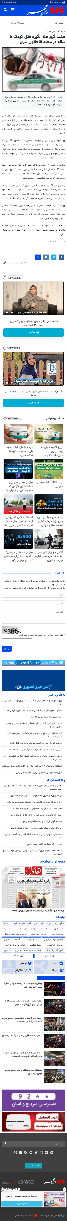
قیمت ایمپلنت (32, 939)
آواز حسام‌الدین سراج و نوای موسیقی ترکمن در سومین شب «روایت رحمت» (35, 735)
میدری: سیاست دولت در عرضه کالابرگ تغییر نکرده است (36, 749)
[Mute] (12, 312)
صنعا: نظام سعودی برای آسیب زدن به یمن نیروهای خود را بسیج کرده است (32, 852)
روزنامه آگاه (18, 956)
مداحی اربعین (57, 934)
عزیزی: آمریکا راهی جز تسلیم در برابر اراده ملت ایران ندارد (36, 743)
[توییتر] (36, 1152)
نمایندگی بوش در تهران (14, 945)
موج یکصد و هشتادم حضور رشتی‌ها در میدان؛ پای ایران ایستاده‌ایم (23, 1002)
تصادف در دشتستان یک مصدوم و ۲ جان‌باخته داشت (37, 808)
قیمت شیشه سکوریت (21, 923)
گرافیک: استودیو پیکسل (24, 1215)
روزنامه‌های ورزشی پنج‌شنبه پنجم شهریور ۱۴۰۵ (39, 911)
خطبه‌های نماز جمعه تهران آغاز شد (46, 717)
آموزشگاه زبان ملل (54, 950)
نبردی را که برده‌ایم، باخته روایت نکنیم (44, 844)
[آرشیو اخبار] (20, 1152)
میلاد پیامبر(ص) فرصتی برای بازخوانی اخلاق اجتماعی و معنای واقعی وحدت (34, 725)
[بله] (46, 1152)
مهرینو (7, 950)
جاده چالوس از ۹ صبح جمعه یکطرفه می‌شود (42, 821)
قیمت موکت (36, 929)
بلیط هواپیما (35, 945)
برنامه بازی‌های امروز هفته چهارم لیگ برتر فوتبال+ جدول (36, 796)
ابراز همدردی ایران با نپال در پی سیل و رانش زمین (39, 772)
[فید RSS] (25, 1152)
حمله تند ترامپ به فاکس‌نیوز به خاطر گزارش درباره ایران (36, 815)
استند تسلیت (9, 929)
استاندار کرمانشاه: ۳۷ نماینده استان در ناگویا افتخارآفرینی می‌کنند (32, 766)
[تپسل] (5, 278)
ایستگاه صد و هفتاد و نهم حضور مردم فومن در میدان (23, 1072)
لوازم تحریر (39, 923)
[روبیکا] (31, 1152)
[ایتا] (15, 1152)
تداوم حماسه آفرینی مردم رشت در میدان (22, 1036)
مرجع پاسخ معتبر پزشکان (15, 934)
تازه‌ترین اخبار (56, 695)
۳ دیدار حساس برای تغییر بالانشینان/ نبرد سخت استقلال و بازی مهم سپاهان (33, 787)
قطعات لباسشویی (12, 939)
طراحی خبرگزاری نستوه (50, 1215)
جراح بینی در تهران (55, 923)
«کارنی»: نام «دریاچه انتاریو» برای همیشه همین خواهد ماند (34, 802)
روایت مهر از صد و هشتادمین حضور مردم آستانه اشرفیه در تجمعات (22, 1020)
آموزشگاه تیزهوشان (54, 945)
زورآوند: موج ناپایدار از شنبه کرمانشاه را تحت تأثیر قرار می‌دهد (34, 710)
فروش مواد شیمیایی (53, 939)
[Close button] (64, 1189)
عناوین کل (59, 23)
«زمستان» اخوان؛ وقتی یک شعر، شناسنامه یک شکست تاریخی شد (33, 836)
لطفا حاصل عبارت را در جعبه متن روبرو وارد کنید (42, 635)
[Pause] (7, 312)
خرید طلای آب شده (55, 929)
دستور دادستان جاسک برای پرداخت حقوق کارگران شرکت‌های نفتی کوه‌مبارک (32, 757)
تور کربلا (23, 929)
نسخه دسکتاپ (33, 1165)
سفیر (5, 923)
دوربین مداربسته (38, 934)
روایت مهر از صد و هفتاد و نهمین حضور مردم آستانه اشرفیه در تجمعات (22, 1054)
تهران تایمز (49, 956)
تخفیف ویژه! (22, 1204)
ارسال (6, 649)
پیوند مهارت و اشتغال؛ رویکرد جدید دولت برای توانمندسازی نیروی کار (32, 702)
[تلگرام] (51, 1152)
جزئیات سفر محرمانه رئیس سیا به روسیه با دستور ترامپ (36, 828)
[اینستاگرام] (41, 1152)
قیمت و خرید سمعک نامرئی (28, 950)
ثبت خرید (33, 332)
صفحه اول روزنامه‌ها (52, 861)
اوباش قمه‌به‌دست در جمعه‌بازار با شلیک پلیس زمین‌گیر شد (22, 985)
